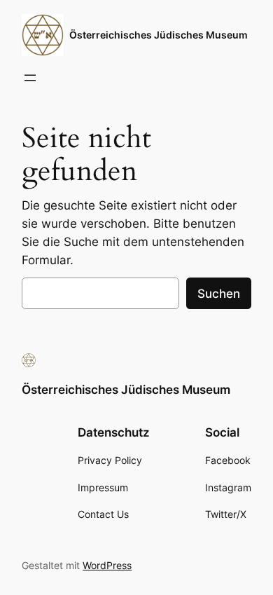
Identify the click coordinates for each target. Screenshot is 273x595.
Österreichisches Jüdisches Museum (158, 35)
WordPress (107, 565)
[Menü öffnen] (30, 77)
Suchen (218, 294)
